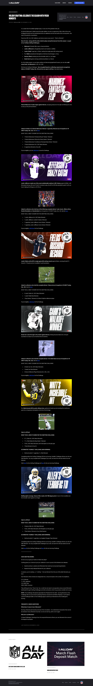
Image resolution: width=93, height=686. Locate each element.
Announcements (51, 667)
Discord (71, 17)
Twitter (75, 17)
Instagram (79, 17)
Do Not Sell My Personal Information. (14, 683)
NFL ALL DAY (17, 22)
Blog (67, 17)
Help (83, 17)
